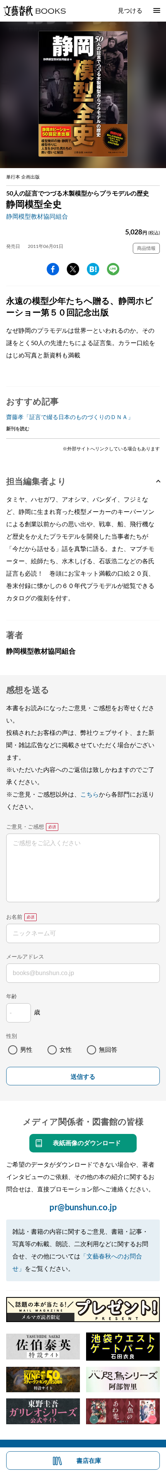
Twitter (73, 269)
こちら (89, 795)
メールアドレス (25, 957)
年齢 (11, 996)
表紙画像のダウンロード (87, 1143)
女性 (65, 1050)
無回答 (108, 1050)
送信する (83, 1076)
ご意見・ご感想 (25, 827)
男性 (26, 1050)
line (113, 269)
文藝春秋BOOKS (34, 11)
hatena (93, 269)
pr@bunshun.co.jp (83, 1207)
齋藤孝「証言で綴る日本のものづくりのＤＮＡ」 (70, 417)
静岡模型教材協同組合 (37, 217)
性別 (11, 1036)
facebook (53, 269)
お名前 (14, 917)
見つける (130, 11)
